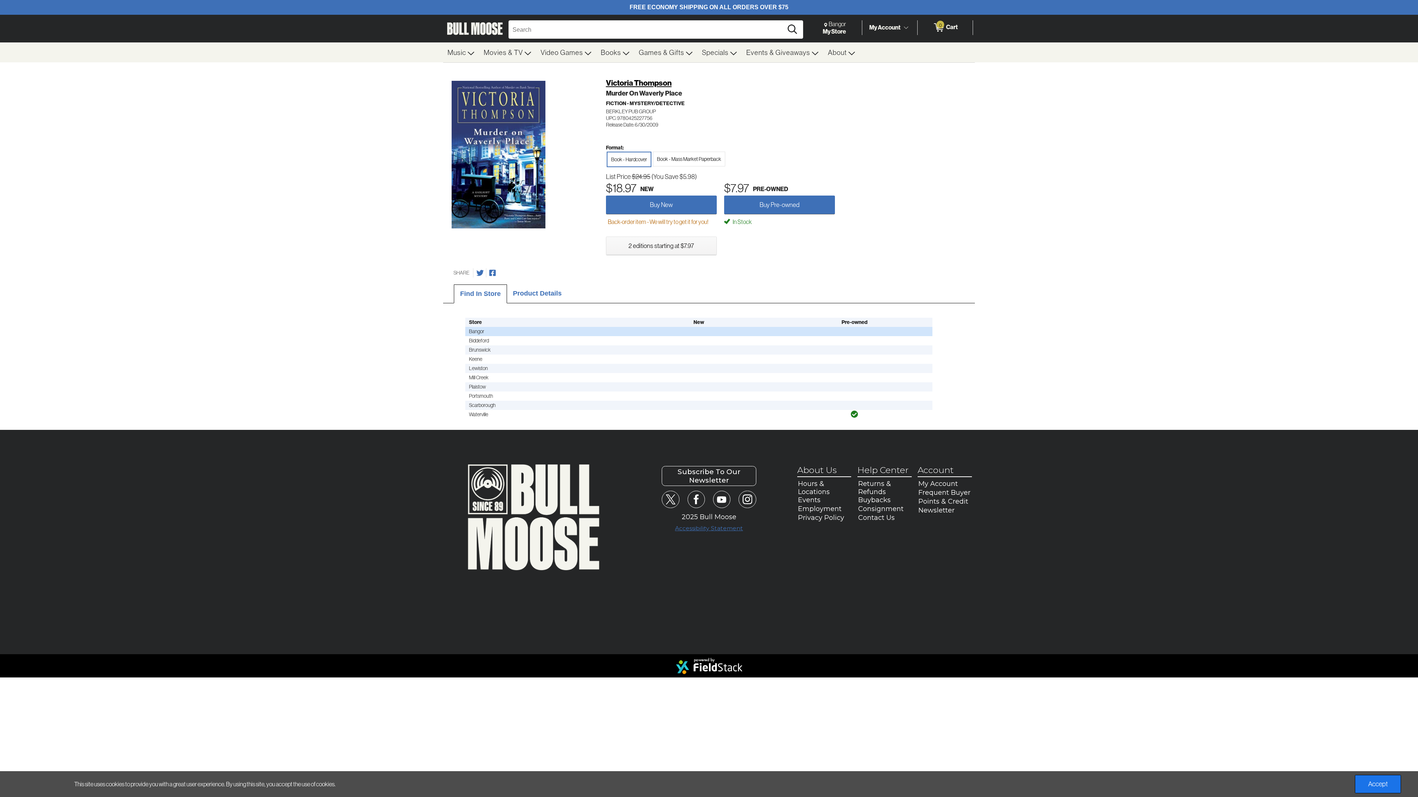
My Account (885, 27)
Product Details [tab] (537, 293)
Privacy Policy (821, 518)
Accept (1378, 784)
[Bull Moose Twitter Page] (670, 499)
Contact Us (876, 518)
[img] (854, 414)
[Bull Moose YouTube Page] (721, 499)
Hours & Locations (814, 488)
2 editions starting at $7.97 (661, 245)
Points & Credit (943, 501)
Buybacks (874, 500)
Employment (820, 509)
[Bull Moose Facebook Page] (696, 499)
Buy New (661, 204)
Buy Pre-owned (779, 204)
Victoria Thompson (639, 83)
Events (809, 500)
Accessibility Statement (709, 528)
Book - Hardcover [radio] (629, 159)
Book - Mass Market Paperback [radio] (689, 159)
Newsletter (936, 510)
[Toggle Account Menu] (905, 27)
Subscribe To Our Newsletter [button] (709, 475)
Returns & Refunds (874, 488)
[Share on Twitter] (480, 273)
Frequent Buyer (944, 493)
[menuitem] (461, 52)
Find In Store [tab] (480, 293)
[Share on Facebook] (492, 273)
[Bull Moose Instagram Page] (747, 499)
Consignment (881, 509)
